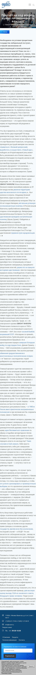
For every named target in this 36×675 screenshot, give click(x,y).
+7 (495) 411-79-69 (11, 621)
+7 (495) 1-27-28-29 (23, 621)
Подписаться (9, 656)
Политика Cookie (6, 673)
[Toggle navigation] (29, 4)
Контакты (22, 640)
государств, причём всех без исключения (16, 529)
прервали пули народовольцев (23, 233)
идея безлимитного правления (17, 430)
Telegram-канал (7, 627)
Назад (5, 32)
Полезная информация (9, 640)
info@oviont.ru (9, 624)
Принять (31, 666)
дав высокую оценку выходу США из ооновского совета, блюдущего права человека (17, 593)
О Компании (6, 637)
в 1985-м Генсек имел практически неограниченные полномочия (17, 409)
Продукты (15, 637)
